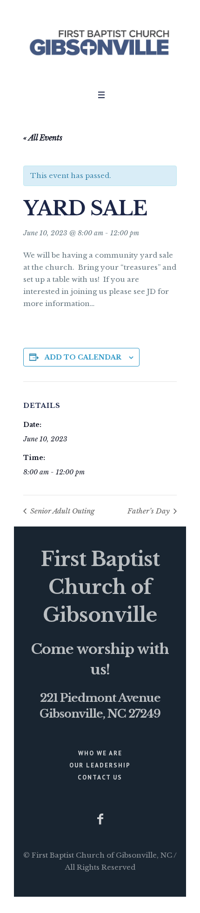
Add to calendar (83, 357)
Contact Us (100, 777)
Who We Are (100, 753)
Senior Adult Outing (61, 510)
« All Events (42, 137)
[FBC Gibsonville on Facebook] (100, 819)
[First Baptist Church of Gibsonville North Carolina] (100, 42)
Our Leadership (100, 765)
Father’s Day (149, 510)
